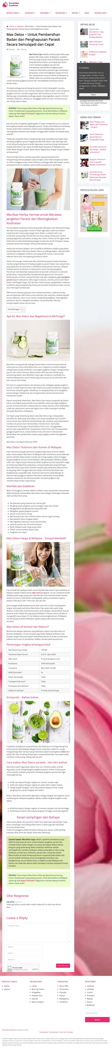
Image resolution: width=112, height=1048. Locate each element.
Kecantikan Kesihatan (9, 1030)
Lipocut (7, 989)
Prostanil (90, 995)
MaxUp (90, 999)
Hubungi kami (54, 1032)
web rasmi (36, 593)
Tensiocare (63, 989)
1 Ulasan (23, 49)
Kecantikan (60, 13)
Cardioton (63, 1002)
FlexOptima (64, 999)
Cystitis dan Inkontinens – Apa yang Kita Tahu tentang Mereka (96, 33)
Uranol (90, 992)
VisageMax (36, 992)
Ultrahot (90, 989)
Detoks (75, 13)
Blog (87, 13)
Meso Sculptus (38, 1002)
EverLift (35, 999)
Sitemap (70, 1032)
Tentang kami (100, 13)
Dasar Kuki (63, 1032)
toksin (63, 752)
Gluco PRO (63, 986)
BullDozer (91, 1005)
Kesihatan (29, 13)
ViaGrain (90, 986)
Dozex (89, 1002)
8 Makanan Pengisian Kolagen (97, 53)
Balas (8, 907)
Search (97, 1020)
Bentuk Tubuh (12, 13)
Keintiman (44, 13)
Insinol (62, 995)
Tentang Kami (43, 1032)
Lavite (34, 986)
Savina (6, 986)
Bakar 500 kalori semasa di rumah (96, 43)
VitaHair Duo (37, 995)
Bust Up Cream (38, 989)
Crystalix (62, 992)
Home (12, 26)
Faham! (93, 95)
